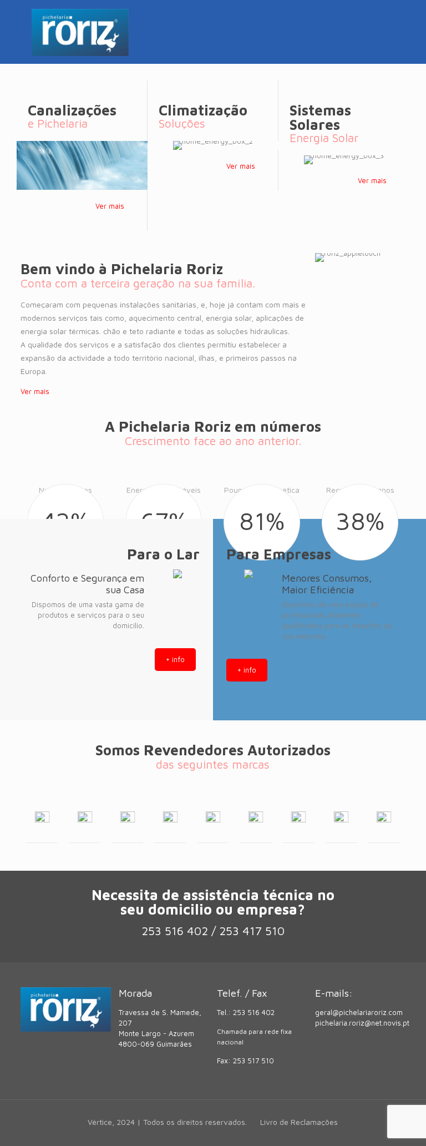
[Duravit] (298, 816)
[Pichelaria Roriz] (80, 32)
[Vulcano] (41, 816)
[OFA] (384, 816)
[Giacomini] (255, 816)
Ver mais (109, 205)
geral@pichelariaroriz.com (359, 1012)
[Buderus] (212, 816)
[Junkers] (170, 816)
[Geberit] (84, 816)
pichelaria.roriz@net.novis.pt (362, 1022)
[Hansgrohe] (127, 816)
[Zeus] (341, 816)
